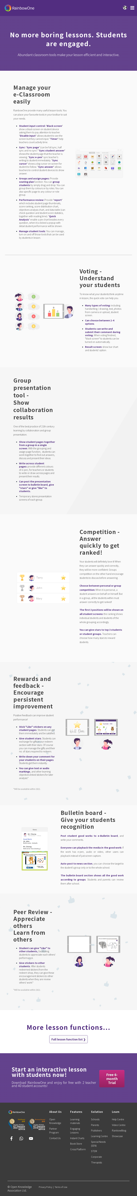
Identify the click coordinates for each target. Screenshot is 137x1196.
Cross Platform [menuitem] (78, 1149)
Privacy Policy (45, 1187)
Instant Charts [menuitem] (77, 1138)
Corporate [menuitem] (96, 1156)
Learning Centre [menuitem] (99, 1136)
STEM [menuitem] (94, 1151)
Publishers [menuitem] (96, 1130)
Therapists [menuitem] (96, 1162)
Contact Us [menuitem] (54, 1138)
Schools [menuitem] (95, 1119)
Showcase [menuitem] (117, 1136)
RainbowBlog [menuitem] (119, 1130)
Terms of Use (61, 1187)
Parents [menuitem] (95, 1125)
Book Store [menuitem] (76, 1143)
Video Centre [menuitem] (118, 1125)
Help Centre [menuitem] (118, 1119)
